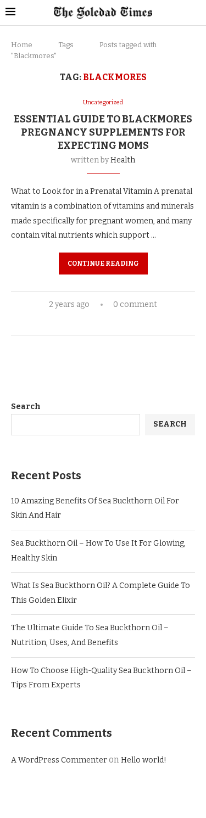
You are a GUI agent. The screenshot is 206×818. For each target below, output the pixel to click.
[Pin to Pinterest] (116, 322)
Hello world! (143, 760)
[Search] (195, 13)
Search (26, 406)
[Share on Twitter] (104, 322)
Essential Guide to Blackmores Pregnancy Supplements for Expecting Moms (103, 132)
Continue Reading (103, 263)
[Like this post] (79, 322)
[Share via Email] (127, 322)
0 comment (135, 304)
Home (21, 45)
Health (122, 160)
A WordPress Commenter (59, 760)
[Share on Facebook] (93, 322)
